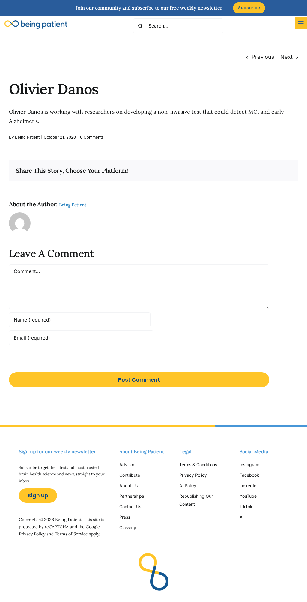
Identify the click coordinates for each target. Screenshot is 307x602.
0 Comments (92, 137)
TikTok (246, 506)
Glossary (127, 527)
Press (124, 517)
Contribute (129, 475)
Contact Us (130, 506)
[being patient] (35, 23)
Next (286, 57)
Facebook (249, 475)
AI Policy (187, 485)
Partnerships (131, 496)
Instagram (250, 464)
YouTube (248, 496)
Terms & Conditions (198, 464)
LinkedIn (248, 485)
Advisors (127, 464)
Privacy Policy (32, 534)
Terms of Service (71, 534)
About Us (128, 485)
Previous (263, 57)
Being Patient (27, 137)
